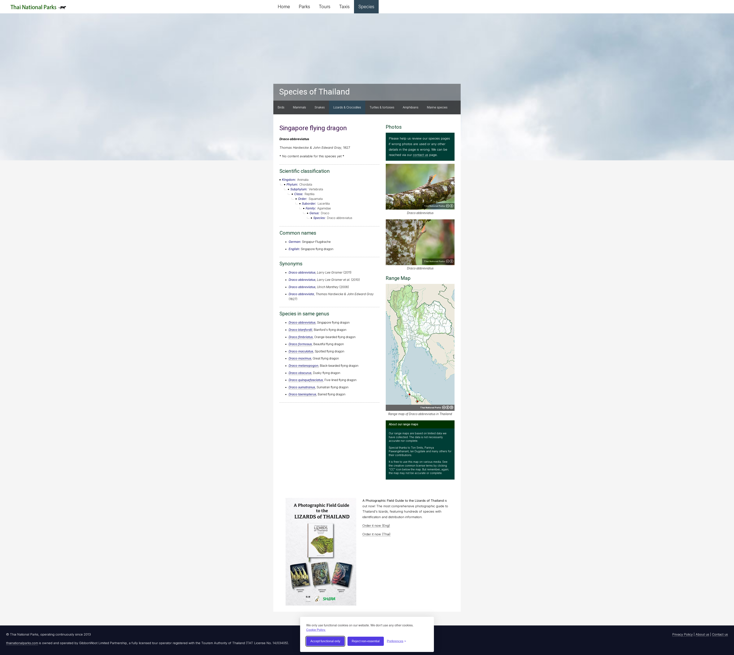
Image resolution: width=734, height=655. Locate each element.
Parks (304, 6)
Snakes (319, 107)
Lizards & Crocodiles (347, 107)
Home (284, 6)
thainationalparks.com (22, 643)
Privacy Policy (682, 634)
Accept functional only (325, 641)
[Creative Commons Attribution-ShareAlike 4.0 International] (447, 407)
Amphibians (410, 107)
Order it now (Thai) (376, 534)
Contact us (720, 634)
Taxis (344, 6)
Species (366, 6)
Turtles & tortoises (381, 107)
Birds (281, 107)
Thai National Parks (38, 8)
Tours (324, 6)
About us (702, 634)
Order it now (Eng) (376, 525)
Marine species (437, 107)
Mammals (299, 107)
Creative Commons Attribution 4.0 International (449, 206)
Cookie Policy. (316, 630)
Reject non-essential (366, 641)
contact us (420, 155)
